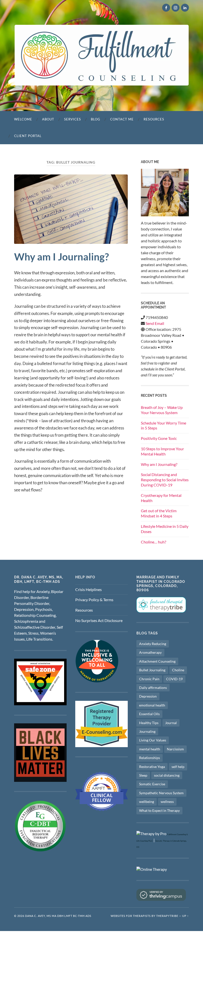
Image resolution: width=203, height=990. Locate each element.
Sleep (143, 775)
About (48, 119)
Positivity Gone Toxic (159, 438)
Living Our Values (152, 740)
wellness (167, 801)
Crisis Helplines (88, 589)
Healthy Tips (148, 723)
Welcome (23, 119)
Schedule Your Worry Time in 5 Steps (163, 425)
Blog (95, 119)
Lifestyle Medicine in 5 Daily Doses (164, 529)
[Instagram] (175, 8)
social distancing (166, 775)
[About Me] (165, 192)
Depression (148, 696)
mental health (149, 749)
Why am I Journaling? (61, 257)
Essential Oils (149, 714)
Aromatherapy (150, 652)
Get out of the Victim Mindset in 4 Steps (159, 513)
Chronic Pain (149, 679)
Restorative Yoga (152, 766)
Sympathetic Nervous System (161, 793)
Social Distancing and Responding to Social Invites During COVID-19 (165, 479)
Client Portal (28, 136)
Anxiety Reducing (152, 644)
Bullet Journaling (152, 670)
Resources (154, 119)
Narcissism (175, 749)
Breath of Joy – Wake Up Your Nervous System (162, 410)
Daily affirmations (153, 687)
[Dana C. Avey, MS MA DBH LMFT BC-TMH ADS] (102, 55)
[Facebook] (166, 8)
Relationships (149, 758)
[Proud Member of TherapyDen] (97, 681)
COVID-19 (174, 679)
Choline (178, 670)
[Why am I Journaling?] (70, 209)
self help (178, 766)
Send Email (155, 323)
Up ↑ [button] (185, 915)
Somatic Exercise (152, 784)
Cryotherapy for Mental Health (161, 498)
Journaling (147, 731)
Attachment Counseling (157, 661)
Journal (171, 723)
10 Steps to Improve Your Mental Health (162, 451)
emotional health (152, 705)
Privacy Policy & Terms (94, 599)
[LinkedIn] (185, 8)
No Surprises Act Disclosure (99, 620)
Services (72, 119)
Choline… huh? (153, 541)
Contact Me (122, 119)
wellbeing (146, 801)
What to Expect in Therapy (159, 810)
